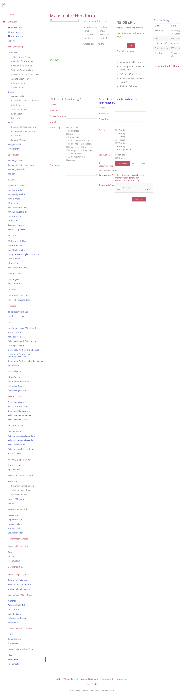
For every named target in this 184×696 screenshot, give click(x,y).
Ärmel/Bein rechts (76, 156)
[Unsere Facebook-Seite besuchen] (92, 685)
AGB (58, 679)
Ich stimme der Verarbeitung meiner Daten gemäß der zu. (129, 178)
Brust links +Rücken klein (80, 143)
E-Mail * (54, 121)
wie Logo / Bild (124, 149)
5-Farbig (121, 143)
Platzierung (55, 127)
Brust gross (73, 130)
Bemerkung (55, 165)
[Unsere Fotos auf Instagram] (95, 685)
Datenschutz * (106, 175)
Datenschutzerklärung (125, 180)
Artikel (53, 104)
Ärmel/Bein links (76, 153)
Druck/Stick (104, 154)
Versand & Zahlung (90, 679)
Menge (102, 107)
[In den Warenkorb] (131, 45)
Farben (102, 130)
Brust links (73, 127)
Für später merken (125, 51)
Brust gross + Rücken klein (80, 150)
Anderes (72, 160)
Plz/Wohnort (105, 119)
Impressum (122, 679)
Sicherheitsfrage (107, 185)
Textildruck (122, 154)
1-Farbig (121, 130)
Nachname (104, 113)
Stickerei (121, 158)
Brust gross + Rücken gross (81, 147)
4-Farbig (121, 140)
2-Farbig (121, 133)
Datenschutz (108, 679)
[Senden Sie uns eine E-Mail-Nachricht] (88, 685)
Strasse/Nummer (58, 116)
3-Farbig (121, 136)
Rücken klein (74, 137)
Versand (139, 27)
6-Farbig (121, 146)
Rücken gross (74, 134)
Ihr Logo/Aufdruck (106, 164)
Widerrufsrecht (70, 679)
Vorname (54, 110)
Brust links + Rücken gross (80, 140)
